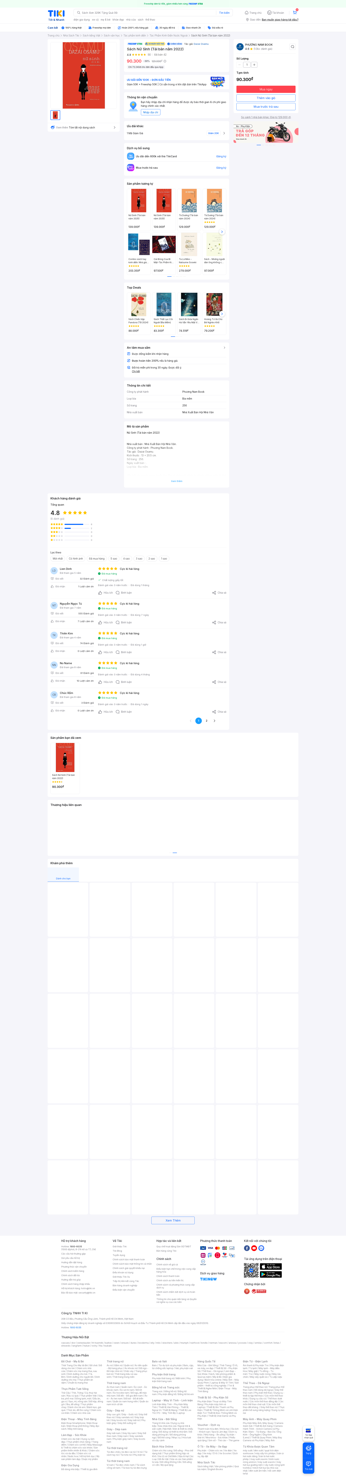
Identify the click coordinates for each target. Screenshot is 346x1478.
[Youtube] (254, 1248)
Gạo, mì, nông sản (78, 1401)
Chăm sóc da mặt (70, 1439)
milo (158, 1342)
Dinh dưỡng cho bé (77, 1374)
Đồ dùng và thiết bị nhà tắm (173, 1431)
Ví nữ (139, 1452)
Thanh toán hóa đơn (208, 1428)
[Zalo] (261, 1248)
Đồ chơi (93, 1365)
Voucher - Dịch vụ (209, 1424)
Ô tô (215, 1453)
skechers (167, 1342)
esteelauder (83, 1342)
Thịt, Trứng (77, 1392)
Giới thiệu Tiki (120, 1246)
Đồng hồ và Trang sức (165, 1387)
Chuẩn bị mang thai (78, 1382)
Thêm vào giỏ (266, 98)
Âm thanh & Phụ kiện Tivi (256, 1365)
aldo (176, 1342)
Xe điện (228, 1450)
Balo (154, 1365)
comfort (268, 1342)
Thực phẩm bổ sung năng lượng (264, 1408)
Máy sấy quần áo (259, 1377)
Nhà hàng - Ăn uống (214, 1434)
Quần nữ (128, 1365)
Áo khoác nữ (131, 1368)
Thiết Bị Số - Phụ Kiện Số (213, 1397)
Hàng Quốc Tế (206, 1361)
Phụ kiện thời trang (164, 1374)
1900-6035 (76, 1246)
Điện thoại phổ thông (78, 1426)
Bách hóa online (213, 1379)
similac (258, 1342)
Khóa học (225, 1428)
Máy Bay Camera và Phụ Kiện (262, 1439)
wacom (223, 1342)
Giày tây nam (129, 1433)
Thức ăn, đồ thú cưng (78, 1410)
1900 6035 (75, 1327)
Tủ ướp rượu (276, 1377)
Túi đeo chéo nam (125, 1465)
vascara (65, 1342)
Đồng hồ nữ (170, 1391)
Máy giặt (253, 1371)
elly (152, 1342)
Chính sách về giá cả (167, 1264)
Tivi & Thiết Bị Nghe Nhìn (216, 1387)
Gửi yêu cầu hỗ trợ (70, 1258)
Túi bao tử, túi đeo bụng (134, 1467)
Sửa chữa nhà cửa (167, 1426)
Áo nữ (110, 1365)
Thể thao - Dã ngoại (212, 1371)
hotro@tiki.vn (88, 1288)
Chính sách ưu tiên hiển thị (169, 1280)
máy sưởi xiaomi (266, 1462)
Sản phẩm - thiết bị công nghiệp (218, 1384)
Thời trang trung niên (123, 1377)
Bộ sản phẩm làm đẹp (80, 1458)
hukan (86, 1345)
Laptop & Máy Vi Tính (222, 1382)
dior (73, 1342)
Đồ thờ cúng (164, 1437)
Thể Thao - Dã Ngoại (256, 1383)
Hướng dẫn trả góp (71, 1279)
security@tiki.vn (87, 1292)
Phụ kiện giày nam (122, 1439)
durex (133, 1342)
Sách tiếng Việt (205, 1466)
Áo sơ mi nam (127, 1390)
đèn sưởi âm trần (257, 1470)
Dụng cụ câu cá (258, 1398)
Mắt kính (180, 1378)
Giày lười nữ (134, 1420)
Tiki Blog (117, 1250)
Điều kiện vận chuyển (124, 1289)
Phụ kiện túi (139, 1454)
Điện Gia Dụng (70, 1465)
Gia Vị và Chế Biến (167, 1456)
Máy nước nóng (262, 1374)
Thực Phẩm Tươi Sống (74, 1388)
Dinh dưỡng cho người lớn (80, 1377)
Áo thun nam (113, 1387)
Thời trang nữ (115, 1361)
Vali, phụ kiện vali (184, 1368)
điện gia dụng (82, 19)
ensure (125, 1342)
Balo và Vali (159, 1361)
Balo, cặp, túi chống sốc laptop (173, 1367)
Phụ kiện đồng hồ (167, 1394)
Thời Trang (225, 1365)
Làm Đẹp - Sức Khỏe (73, 1435)
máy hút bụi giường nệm (262, 1463)
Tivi (251, 1374)
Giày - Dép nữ (115, 1410)
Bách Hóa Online (162, 1446)
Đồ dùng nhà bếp (70, 1469)
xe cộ (95, 19)
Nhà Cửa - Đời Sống (164, 1419)
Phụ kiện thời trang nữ (163, 1378)
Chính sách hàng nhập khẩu (75, 1284)
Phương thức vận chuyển (74, 1266)
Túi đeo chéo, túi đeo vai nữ (121, 1452)
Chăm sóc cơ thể (77, 1444)
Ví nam (110, 1465)
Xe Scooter (225, 1453)
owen (116, 1342)
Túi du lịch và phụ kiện (170, 1365)
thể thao (150, 19)
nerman (213, 1342)
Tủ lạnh (253, 1368)
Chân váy (129, 1371)
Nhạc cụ (176, 1437)
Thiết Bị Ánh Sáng (263, 1426)
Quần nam (126, 1387)
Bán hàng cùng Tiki (166, 1250)
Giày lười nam (114, 1433)
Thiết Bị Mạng (170, 1410)
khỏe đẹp (118, 19)
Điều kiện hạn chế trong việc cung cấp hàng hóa (176, 1270)
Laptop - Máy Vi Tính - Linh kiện (172, 1400)
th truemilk (97, 1342)
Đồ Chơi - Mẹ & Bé (72, 1361)
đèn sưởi (258, 1450)
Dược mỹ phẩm (90, 1459)
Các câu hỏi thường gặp (73, 1253)
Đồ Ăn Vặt (163, 1459)
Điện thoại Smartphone (73, 1423)
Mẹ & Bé (217, 1377)
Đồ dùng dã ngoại (263, 1390)
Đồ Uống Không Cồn (170, 1462)
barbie (108, 1342)
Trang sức (157, 1391)
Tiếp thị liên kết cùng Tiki (126, 1281)
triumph (184, 1342)
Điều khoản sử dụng (123, 1272)
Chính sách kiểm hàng (72, 1271)
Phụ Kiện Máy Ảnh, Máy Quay (258, 1423)
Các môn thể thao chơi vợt (263, 1403)
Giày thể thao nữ (269, 1407)
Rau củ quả (72, 1395)
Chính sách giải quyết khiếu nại (129, 1268)
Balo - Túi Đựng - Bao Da (262, 1431)
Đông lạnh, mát (83, 1398)
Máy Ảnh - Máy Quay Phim (259, 1419)
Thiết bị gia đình (89, 1469)
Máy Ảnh (270, 1440)
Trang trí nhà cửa (160, 1423)
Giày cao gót (113, 1414)
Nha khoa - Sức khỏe (217, 1437)
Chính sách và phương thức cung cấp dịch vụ (175, 1286)
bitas (276, 1342)
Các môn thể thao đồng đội (264, 1401)
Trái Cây (65, 1392)
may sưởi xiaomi (258, 1459)
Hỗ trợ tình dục (87, 1456)
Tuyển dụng (119, 1255)
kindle (204, 1342)
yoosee (242, 1342)
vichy (94, 1345)
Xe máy (207, 1453)
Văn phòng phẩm (224, 1466)
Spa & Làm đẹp (219, 1431)
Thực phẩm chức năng (78, 1441)
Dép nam (123, 1436)
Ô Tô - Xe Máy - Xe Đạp (212, 1446)
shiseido (65, 1345)
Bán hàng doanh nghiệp (125, 1285)
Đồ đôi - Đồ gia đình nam (130, 1395)
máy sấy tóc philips (265, 1453)
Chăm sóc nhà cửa (80, 1413)
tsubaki (108, 1345)
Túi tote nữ (126, 1454)
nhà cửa (131, 19)
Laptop (181, 1413)
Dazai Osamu (201, 43)
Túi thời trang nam (118, 1460)
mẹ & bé (105, 19)
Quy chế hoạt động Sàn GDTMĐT (173, 1246)
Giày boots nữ (118, 1420)
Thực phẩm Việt (88, 1395)
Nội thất (167, 1428)
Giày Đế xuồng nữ (127, 1423)
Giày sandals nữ (124, 1417)
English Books (215, 1469)
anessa (232, 1342)
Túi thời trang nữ (117, 1448)
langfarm (77, 1345)
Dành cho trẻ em (76, 1407)
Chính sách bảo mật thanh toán (129, 1259)
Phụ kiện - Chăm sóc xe (210, 1450)
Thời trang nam (116, 1383)
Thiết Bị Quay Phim (261, 1437)
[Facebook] (247, 1248)
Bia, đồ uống (72, 1404)
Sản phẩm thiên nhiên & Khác (79, 1449)
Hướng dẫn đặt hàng (71, 1262)
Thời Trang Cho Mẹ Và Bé (74, 1365)
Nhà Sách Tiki (206, 1462)
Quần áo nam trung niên (125, 1401)
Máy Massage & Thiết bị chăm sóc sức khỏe (81, 1446)
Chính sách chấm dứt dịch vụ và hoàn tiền (175, 1293)
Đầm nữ (118, 1365)
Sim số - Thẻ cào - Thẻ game (224, 1440)
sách (140, 19)
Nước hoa (73, 1456)
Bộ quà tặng (167, 1465)
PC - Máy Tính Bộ (166, 1413)
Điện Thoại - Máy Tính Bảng (78, 1419)
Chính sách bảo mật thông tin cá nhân (132, 1263)
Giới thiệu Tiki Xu (121, 1276)
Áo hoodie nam (121, 1392)
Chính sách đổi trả (70, 1275)
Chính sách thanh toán (167, 1276)
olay (250, 1342)
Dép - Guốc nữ (129, 1414)
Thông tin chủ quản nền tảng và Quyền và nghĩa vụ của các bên (176, 1300)
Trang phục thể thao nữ (255, 1387)
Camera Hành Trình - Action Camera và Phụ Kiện (263, 1429)
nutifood (194, 1342)
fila (100, 1345)
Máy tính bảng (75, 1428)
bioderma (143, 1342)
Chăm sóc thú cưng (162, 1450)
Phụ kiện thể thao (263, 1392)
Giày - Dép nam (116, 1429)
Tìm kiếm (224, 12)
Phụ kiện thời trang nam (171, 1380)
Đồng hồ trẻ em (186, 1394)
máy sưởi (247, 1450)
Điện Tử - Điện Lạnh (255, 1361)
